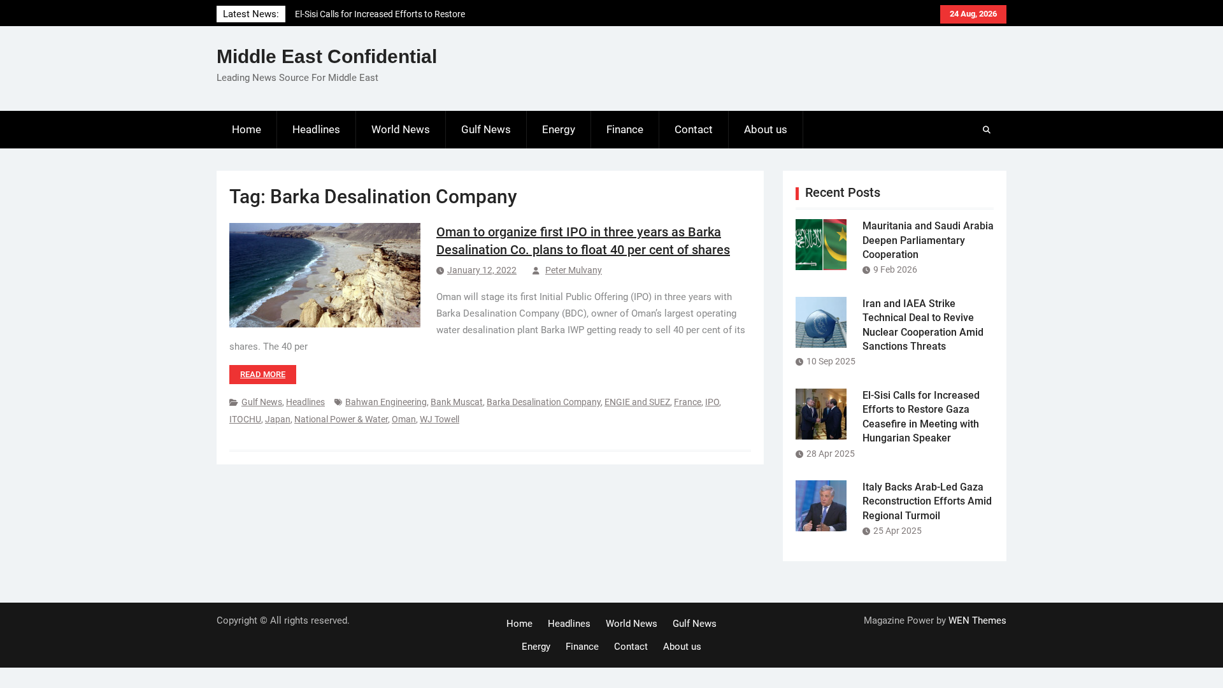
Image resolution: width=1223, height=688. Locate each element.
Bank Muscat (457, 402)
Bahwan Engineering (386, 402)
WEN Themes (977, 620)
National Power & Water (341, 419)
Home (246, 129)
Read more (262, 374)
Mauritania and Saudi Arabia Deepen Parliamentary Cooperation (928, 240)
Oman (404, 419)
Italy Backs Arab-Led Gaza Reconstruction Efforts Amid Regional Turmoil (927, 501)
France (687, 402)
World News (400, 129)
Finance (624, 129)
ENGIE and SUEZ (637, 402)
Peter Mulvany (573, 270)
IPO (712, 402)
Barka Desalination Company (544, 402)
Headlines (316, 129)
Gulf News (486, 129)
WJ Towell (439, 419)
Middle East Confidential (327, 56)
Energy (558, 129)
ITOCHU (245, 419)
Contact (694, 129)
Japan (277, 419)
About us (765, 129)
